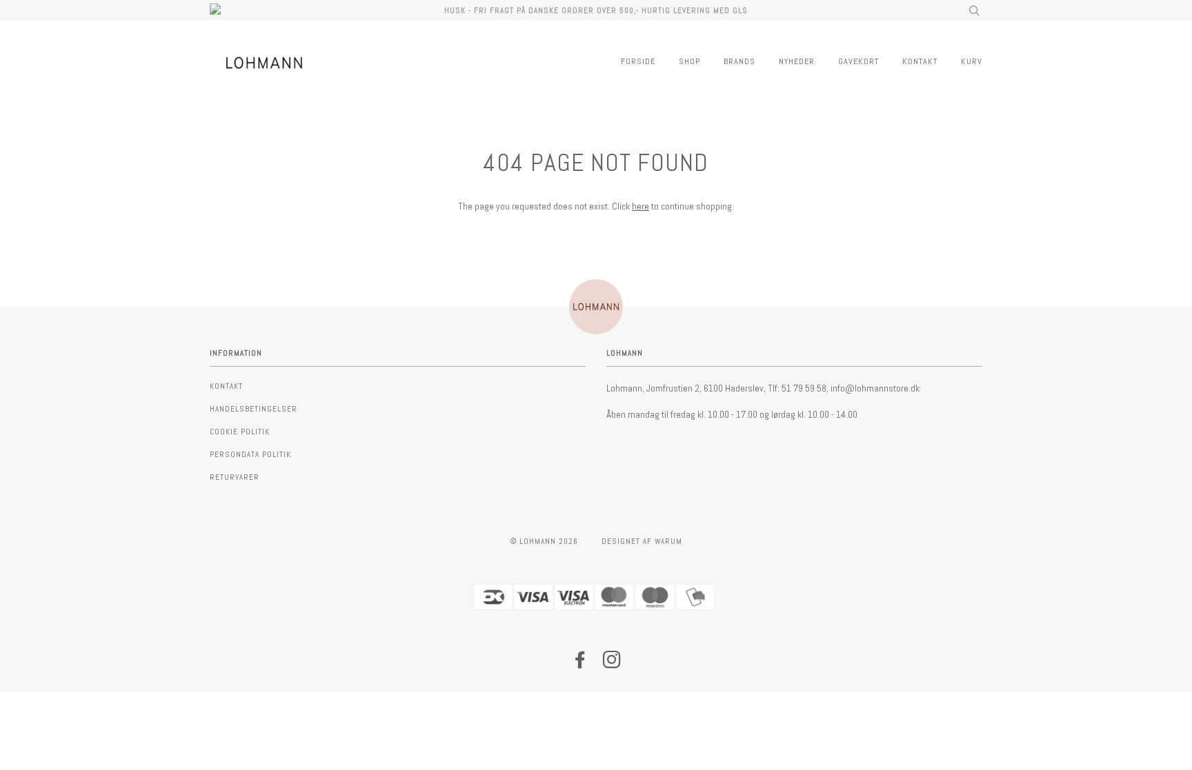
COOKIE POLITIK (240, 431)
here (640, 206)
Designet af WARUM (642, 541)
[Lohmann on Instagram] (612, 664)
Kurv (971, 61)
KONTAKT (919, 61)
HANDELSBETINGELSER (253, 409)
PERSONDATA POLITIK (250, 454)
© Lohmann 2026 (544, 541)
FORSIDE (638, 61)
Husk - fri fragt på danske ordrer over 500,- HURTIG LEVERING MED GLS (596, 10)
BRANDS (739, 61)
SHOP (689, 61)
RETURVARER (234, 477)
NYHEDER (797, 61)
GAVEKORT (858, 61)
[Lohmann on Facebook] (580, 664)
